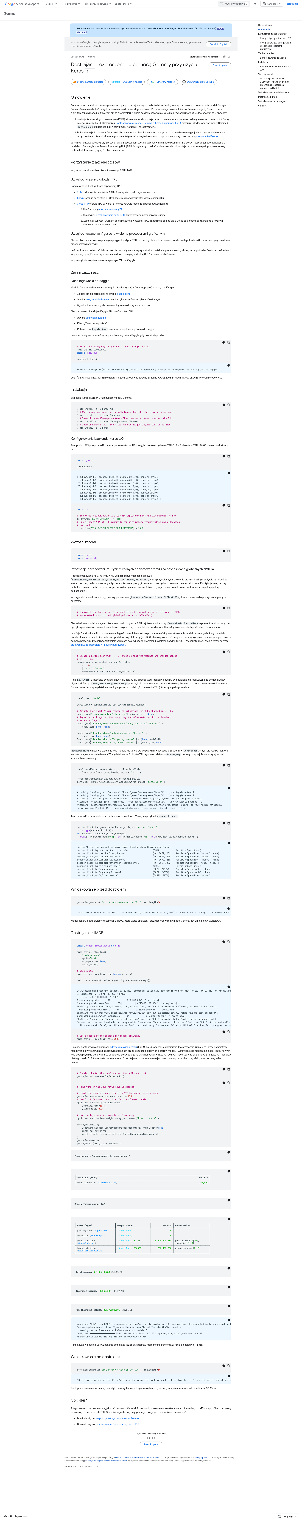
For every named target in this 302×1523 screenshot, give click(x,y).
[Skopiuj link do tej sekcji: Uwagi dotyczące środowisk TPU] (120, 180)
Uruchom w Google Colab (90, 82)
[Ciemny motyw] (223, 342)
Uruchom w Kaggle (132, 82)
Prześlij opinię (220, 65)
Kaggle (81, 198)
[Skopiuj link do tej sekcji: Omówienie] (93, 98)
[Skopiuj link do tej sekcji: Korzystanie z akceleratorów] (123, 162)
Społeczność (122, 3)
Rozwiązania (70, 3)
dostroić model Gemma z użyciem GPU (117, 1424)
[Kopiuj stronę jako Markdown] (88, 71)
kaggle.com (123, 293)
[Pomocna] (224, 56)
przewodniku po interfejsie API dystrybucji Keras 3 (99, 644)
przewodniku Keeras (207, 136)
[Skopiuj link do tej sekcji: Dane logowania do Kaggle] (112, 281)
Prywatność (21, 1516)
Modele (49, 3)
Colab (80, 192)
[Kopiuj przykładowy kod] (228, 342)
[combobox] (234, 4)
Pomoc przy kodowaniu (96, 3)
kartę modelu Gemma (97, 299)
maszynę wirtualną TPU (111, 209)
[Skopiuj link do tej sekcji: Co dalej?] (90, 1401)
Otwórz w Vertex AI (166, 82)
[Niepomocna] (228, 56)
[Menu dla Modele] (57, 4)
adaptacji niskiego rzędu (123, 1047)
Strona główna (77, 57)
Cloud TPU (83, 203)
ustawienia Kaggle (96, 317)
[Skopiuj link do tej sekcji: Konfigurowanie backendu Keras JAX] (127, 439)
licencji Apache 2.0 (202, 1457)
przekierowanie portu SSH (110, 215)
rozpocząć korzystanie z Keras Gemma (117, 1418)
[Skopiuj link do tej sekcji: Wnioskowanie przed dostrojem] (129, 890)
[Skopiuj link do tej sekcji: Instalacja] (90, 390)
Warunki (8, 1516)
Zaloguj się (292, 4)
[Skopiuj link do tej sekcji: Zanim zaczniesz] (102, 273)
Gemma (10, 14)
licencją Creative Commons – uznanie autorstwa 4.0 (138, 1457)
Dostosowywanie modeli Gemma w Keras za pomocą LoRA (148, 123)
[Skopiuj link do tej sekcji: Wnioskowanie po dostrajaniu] (125, 1357)
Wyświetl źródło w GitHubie (200, 82)
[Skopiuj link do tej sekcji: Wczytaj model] (99, 542)
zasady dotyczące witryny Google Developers (106, 1461)
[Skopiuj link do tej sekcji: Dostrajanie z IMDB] (106, 933)
